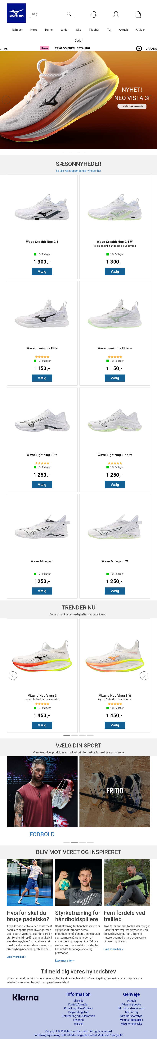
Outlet (79, 40)
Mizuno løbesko (131, 1004)
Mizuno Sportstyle (131, 1016)
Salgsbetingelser (78, 1012)
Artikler (140, 29)
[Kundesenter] (94, 14)
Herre (34, 29)
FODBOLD (42, 834)
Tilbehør (94, 29)
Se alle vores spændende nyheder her (78, 170)
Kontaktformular (78, 1004)
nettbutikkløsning (71, 1035)
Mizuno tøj (131, 1012)
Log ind (116, 22)
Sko (78, 29)
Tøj (109, 29)
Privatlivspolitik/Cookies (78, 1008)
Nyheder (17, 29)
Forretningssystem (45, 1035)
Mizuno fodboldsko (131, 1019)
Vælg (42, 271)
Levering (78, 1019)
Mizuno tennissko (131, 1023)
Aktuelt (123, 29)
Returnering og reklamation (78, 1016)
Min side (78, 1000)
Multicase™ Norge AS (110, 1035)
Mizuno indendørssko (131, 1008)
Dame (49, 29)
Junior (65, 29)
